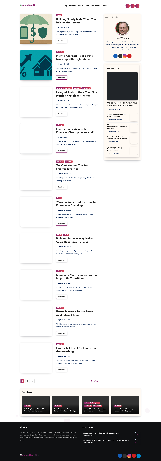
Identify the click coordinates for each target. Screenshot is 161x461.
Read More (61, 41)
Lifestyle (60, 125)
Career (104, 6)
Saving (64, 6)
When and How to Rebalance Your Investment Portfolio (117, 126)
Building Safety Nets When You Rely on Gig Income (100, 433)
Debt (87, 6)
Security (60, 307)
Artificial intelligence (64, 88)
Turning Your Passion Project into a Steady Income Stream (115, 149)
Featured (77, 88)
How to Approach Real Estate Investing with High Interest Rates (74, 59)
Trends (80, 6)
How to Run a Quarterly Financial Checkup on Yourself (123, 411)
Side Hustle (95, 6)
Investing (72, 6)
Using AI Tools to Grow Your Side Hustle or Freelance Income (122, 106)
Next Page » (95, 381)
